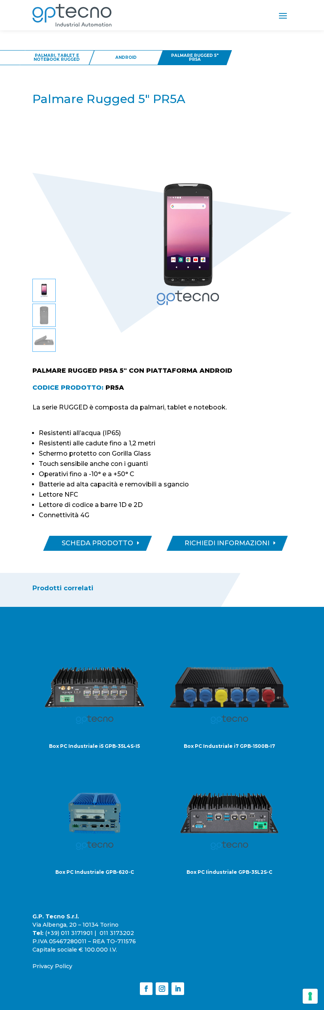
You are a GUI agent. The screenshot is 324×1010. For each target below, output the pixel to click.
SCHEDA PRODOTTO (97, 543)
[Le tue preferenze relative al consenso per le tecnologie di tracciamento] (310, 996)
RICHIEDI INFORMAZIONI (227, 543)
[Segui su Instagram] (162, 988)
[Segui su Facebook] (146, 988)
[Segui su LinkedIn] (177, 988)
